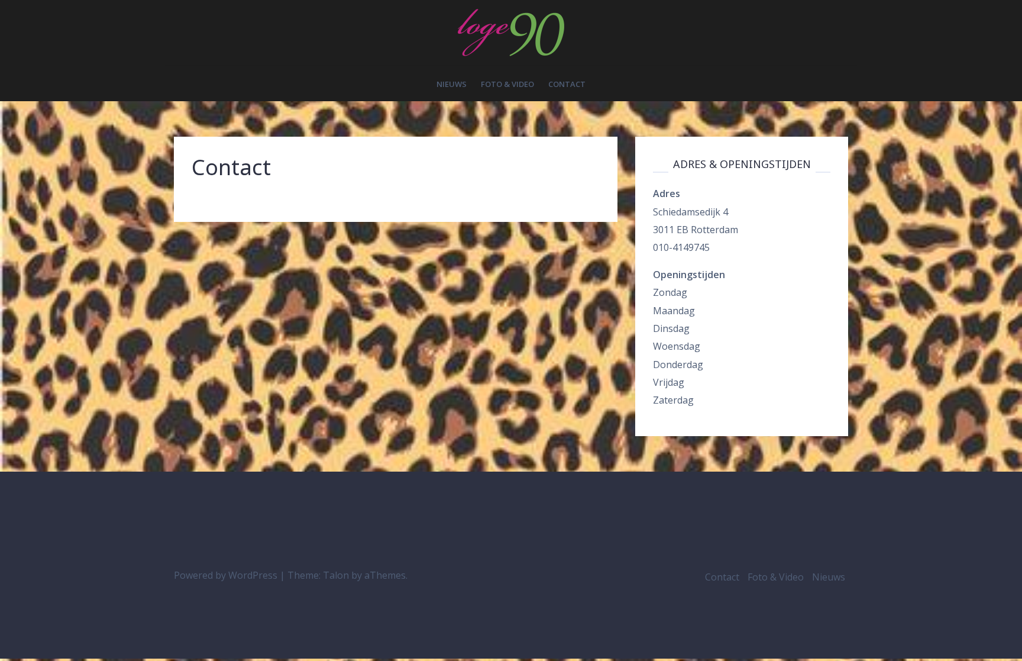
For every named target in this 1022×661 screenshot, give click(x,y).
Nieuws (451, 84)
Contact (567, 84)
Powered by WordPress (225, 575)
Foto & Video (507, 84)
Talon (336, 575)
